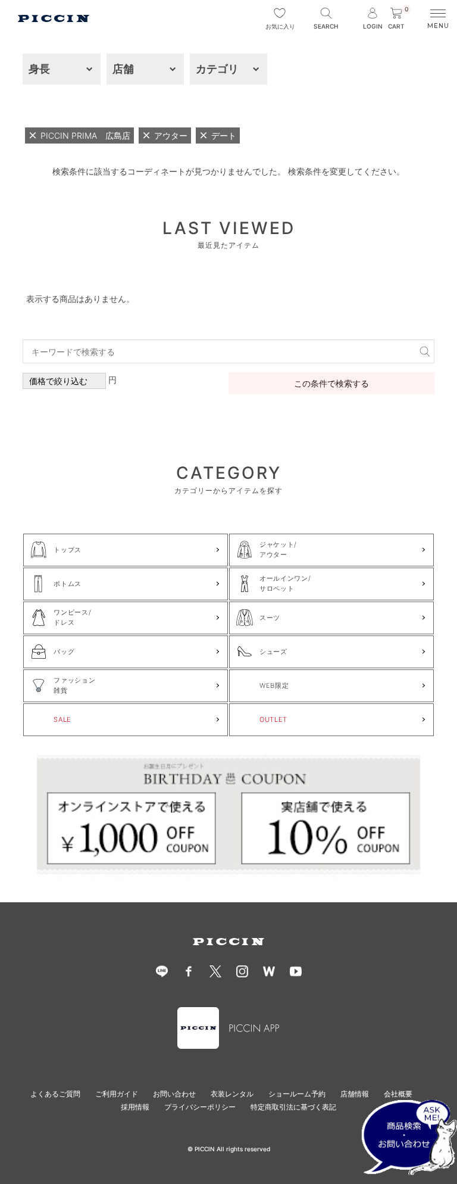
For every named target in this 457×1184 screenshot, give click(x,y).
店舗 (123, 69)
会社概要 (398, 1093)
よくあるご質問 (55, 1093)
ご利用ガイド (116, 1093)
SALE (62, 719)
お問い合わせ (174, 1093)
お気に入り (279, 26)
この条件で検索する (331, 383)
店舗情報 (354, 1093)
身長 (39, 69)
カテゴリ (217, 69)
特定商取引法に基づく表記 (293, 1106)
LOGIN (373, 26)
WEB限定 (274, 685)
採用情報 (135, 1106)
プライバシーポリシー (200, 1106)
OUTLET (273, 719)
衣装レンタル (232, 1093)
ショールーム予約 (296, 1093)
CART (398, 19)
